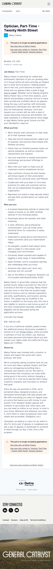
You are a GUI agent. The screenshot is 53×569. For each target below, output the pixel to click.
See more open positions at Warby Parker (26, 465)
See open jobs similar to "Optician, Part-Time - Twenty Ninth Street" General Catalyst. (28, 50)
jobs (18, 11)
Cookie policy (32, 489)
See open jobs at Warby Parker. (23, 46)
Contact (6, 520)
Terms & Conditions (38, 520)
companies (7, 11)
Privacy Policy (26, 332)
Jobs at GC (24, 520)
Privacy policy (21, 489)
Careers (14, 520)
